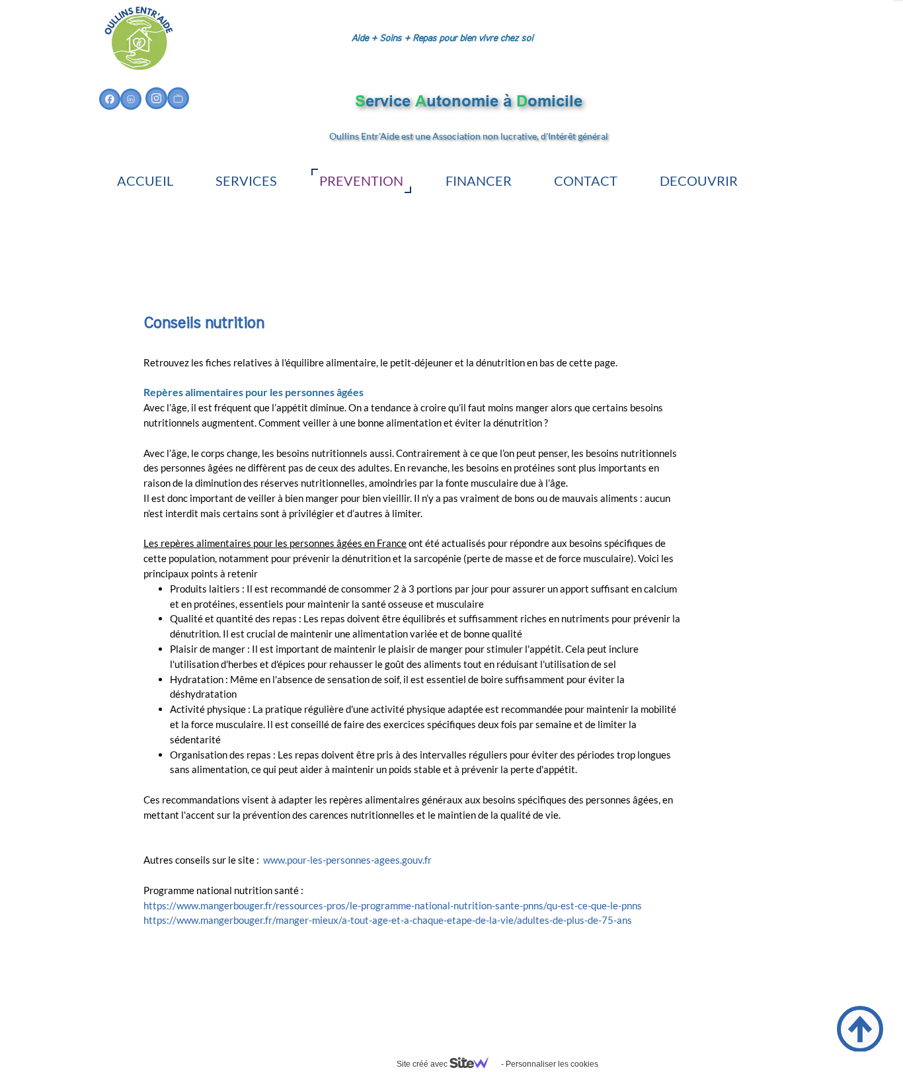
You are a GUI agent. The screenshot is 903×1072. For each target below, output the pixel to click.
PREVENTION (361, 180)
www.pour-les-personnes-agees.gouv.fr (347, 860)
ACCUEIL (145, 180)
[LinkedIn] (130, 99)
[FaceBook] (109, 99)
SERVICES (246, 180)
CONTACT (585, 180)
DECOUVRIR (699, 180)
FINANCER (479, 180)
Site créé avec (423, 1064)
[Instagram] (156, 98)
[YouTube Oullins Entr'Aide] (178, 98)
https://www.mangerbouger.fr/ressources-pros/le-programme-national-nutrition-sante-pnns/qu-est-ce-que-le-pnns (392, 905)
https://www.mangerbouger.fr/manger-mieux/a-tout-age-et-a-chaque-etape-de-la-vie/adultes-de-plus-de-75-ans (387, 920)
